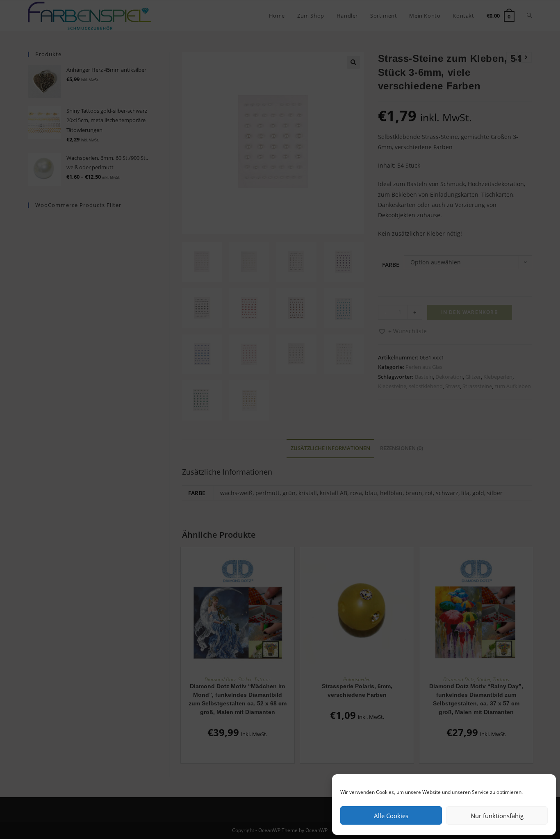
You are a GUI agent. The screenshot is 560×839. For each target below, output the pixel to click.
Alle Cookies (391, 816)
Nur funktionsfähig (497, 816)
